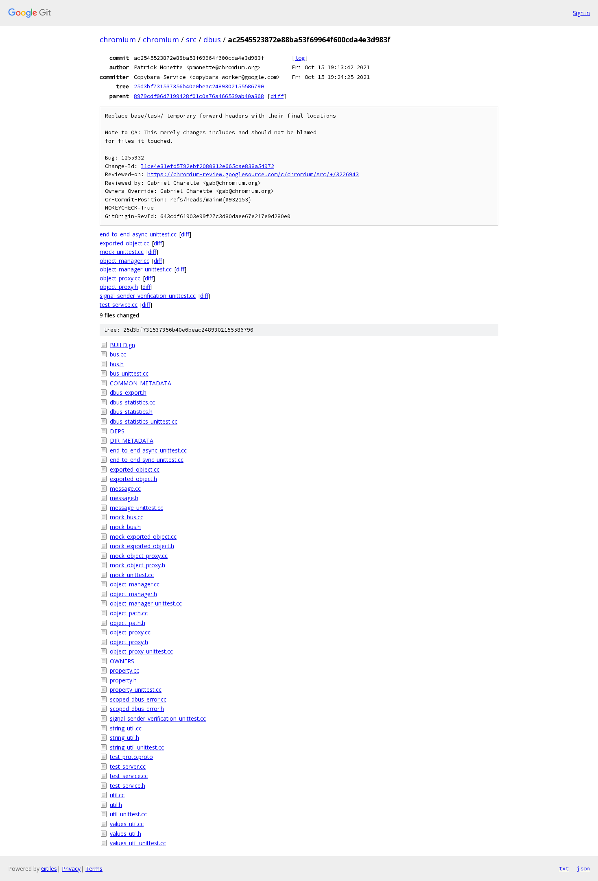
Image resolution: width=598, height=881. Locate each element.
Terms (94, 868)
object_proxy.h (119, 287)
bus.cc (118, 354)
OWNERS (122, 661)
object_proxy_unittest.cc (141, 651)
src (191, 39)
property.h (123, 680)
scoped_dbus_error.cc (138, 699)
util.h (116, 805)
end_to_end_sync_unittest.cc (146, 459)
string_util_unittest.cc (137, 747)
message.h (124, 498)
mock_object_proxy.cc (139, 556)
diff (277, 96)
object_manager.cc (124, 261)
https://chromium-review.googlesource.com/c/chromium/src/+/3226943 (253, 174)
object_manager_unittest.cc (136, 269)
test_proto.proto (131, 757)
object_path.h (127, 623)
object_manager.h (133, 594)
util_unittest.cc (128, 814)
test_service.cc (118, 304)
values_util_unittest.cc (138, 843)
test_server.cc (128, 766)
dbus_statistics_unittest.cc (143, 421)
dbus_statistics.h (131, 411)
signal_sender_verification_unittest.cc (148, 295)
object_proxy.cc (120, 278)
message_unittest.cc (136, 508)
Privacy (71, 868)
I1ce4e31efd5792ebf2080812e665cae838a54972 (207, 166)
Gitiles (49, 868)
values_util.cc (127, 824)
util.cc (117, 795)
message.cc (125, 488)
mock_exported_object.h (142, 546)
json (583, 868)
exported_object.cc (124, 243)
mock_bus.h (125, 527)
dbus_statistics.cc (132, 402)
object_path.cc (129, 613)
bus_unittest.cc (129, 373)
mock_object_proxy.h (137, 565)
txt (564, 868)
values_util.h (125, 833)
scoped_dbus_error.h (137, 709)
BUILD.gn (122, 345)
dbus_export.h (128, 392)
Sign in (581, 13)
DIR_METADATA (131, 440)
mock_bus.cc (126, 517)
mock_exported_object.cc (143, 536)
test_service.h (127, 785)
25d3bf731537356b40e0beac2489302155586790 (199, 86)
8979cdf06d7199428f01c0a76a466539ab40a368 (199, 96)
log (300, 57)
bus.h (117, 364)
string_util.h (124, 737)
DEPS (117, 431)
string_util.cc (126, 728)
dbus (212, 39)
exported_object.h (133, 479)
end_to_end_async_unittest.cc (138, 234)
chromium (118, 39)
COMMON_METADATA (140, 383)
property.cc (124, 670)
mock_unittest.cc (122, 252)
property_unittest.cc (136, 689)
